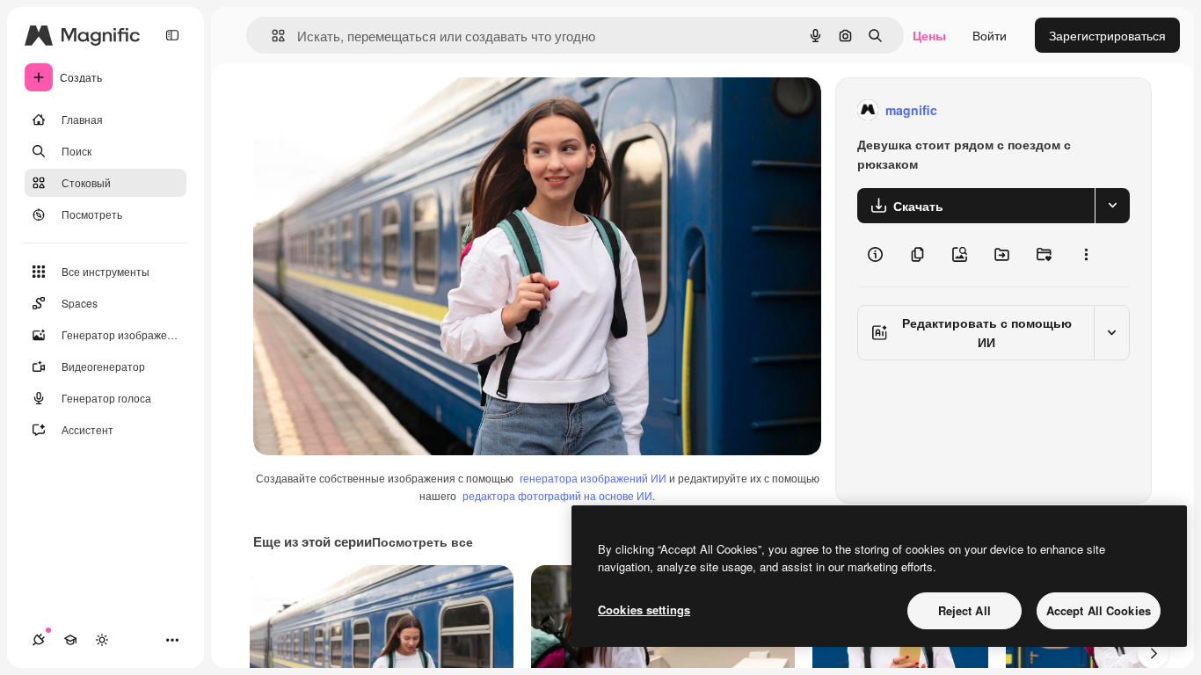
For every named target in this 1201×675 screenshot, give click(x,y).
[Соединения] (39, 640)
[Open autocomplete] (271, 35)
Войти (989, 35)
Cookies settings (644, 609)
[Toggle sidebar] (172, 35)
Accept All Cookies (1098, 610)
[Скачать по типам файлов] (1112, 205)
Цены (929, 35)
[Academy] (70, 640)
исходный (371, 110)
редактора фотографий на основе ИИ (557, 495)
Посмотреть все (422, 541)
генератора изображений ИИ (593, 477)
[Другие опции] (1085, 254)
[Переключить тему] (102, 640)
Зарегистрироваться (1107, 35)
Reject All (964, 610)
